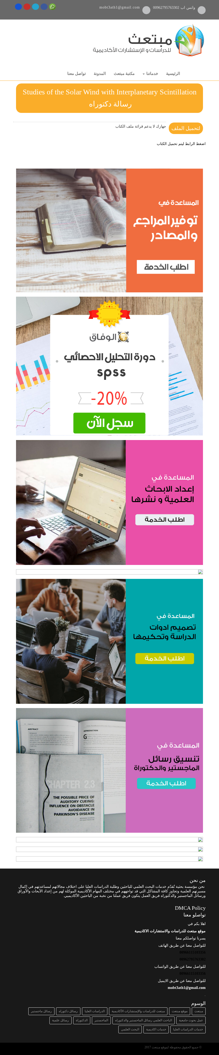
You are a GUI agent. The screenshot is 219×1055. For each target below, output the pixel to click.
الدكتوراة (82, 1020)
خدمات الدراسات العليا (188, 1029)
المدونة (100, 73)
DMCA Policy (190, 908)
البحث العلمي (130, 1029)
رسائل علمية (60, 1020)
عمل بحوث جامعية (191, 1020)
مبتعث (198, 1011)
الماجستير (101, 1020)
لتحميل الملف (185, 128)
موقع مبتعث (179, 1011)
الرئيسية (173, 73)
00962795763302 (167, 8)
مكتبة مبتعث (124, 73)
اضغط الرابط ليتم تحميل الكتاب (181, 144)
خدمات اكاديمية (156, 1029)
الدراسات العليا (95, 1011)
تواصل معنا (76, 73)
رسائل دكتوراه (68, 1011)
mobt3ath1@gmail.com (119, 7)
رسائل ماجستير (41, 1011)
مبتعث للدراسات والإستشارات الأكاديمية (138, 1011)
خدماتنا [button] (151, 73)
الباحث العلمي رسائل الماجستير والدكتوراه (143, 1020)
